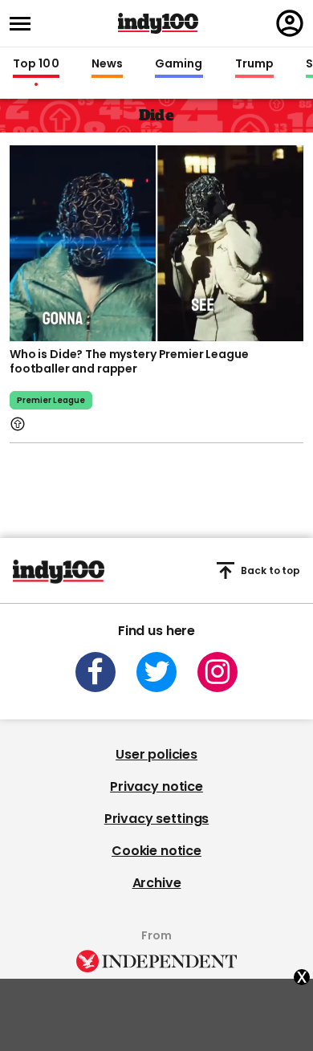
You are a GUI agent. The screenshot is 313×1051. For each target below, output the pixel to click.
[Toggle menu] (25, 24)
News (107, 64)
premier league (51, 400)
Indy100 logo (158, 23)
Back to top (270, 570)
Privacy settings (156, 818)
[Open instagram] (217, 672)
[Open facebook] (95, 672)
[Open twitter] (156, 672)
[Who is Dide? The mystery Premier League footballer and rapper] (156, 241)
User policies (156, 754)
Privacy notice (156, 786)
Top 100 (36, 64)
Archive (156, 883)
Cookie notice (156, 850)
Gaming (179, 64)
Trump (254, 64)
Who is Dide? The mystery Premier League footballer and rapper (129, 361)
